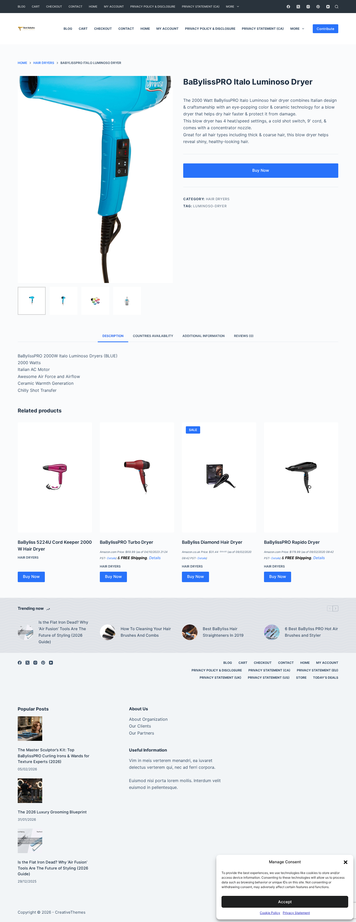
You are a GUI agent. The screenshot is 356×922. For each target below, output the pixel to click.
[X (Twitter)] (298, 6)
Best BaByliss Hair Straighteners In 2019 (223, 632)
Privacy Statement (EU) (317, 670)
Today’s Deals (325, 677)
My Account (114, 6)
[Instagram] (308, 6)
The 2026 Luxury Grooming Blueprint (52, 812)
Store (301, 677)
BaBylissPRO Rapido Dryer (292, 542)
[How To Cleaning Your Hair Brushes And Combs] (107, 632)
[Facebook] (288, 6)
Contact (75, 6)
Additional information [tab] (203, 336)
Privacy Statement (296, 913)
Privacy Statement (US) (269, 677)
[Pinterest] (318, 6)
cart (36, 6)
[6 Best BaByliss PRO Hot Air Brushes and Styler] (272, 632)
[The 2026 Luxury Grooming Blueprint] (30, 790)
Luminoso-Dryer (209, 206)
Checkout (54, 6)
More (230, 6)
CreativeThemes (70, 912)
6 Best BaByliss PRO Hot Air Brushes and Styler (311, 632)
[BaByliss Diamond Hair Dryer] (219, 477)
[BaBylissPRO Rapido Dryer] (301, 477)
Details (111, 558)
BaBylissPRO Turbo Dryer (126, 542)
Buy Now (260, 170)
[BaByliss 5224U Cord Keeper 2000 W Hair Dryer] (55, 477)
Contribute (325, 29)
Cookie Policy (270, 913)
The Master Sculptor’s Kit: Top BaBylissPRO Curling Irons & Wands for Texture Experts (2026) (53, 756)
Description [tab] (113, 336)
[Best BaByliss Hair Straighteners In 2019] (190, 632)
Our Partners (141, 733)
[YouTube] (328, 6)
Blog (21, 6)
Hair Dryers (218, 199)
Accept (285, 901)
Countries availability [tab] (153, 336)
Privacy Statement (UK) (220, 677)
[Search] (336, 6)
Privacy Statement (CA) (200, 6)
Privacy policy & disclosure (152, 6)
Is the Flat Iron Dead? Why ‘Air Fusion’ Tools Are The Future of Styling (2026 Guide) (63, 632)
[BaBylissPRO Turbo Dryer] (137, 477)
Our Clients (140, 726)
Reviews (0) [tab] (244, 336)
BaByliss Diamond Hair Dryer (212, 542)
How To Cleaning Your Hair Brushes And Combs (146, 632)
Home (93, 6)
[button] (345, 862)
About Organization (148, 719)
